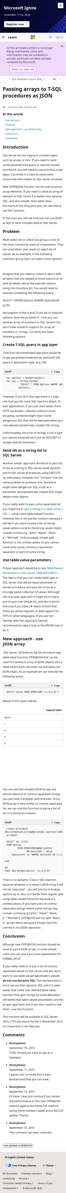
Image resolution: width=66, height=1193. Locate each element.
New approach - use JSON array (23, 129)
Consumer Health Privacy (17, 1183)
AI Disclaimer (10, 1173)
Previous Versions (32, 1173)
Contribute (9, 1178)
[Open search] (50, 37)
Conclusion (11, 133)
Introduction (12, 120)
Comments (11, 138)
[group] (33, 382)
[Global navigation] (3, 37)
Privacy (23, 1178)
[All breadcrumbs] (6, 79)
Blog (48, 1173)
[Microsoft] (33, 37)
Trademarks (9, 1188)
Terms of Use (45, 1183)
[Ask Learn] (54, 79)
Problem (10, 124)
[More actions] (60, 79)
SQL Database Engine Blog (27, 79)
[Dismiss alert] (60, 5)
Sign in (59, 37)
